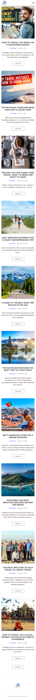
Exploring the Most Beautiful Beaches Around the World (18, 502)
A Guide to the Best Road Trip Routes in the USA (18, 304)
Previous (18, 667)
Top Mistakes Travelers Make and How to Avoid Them (18, 108)
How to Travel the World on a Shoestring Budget (18, 43)
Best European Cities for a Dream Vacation (18, 436)
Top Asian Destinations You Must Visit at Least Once (18, 369)
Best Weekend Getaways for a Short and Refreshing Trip (18, 239)
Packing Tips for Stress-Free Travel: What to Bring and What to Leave (18, 175)
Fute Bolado (13, 48)
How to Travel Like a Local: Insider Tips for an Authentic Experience (18, 637)
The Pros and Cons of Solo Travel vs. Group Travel (18, 568)
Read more (18, 63)
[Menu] (34, 3)
